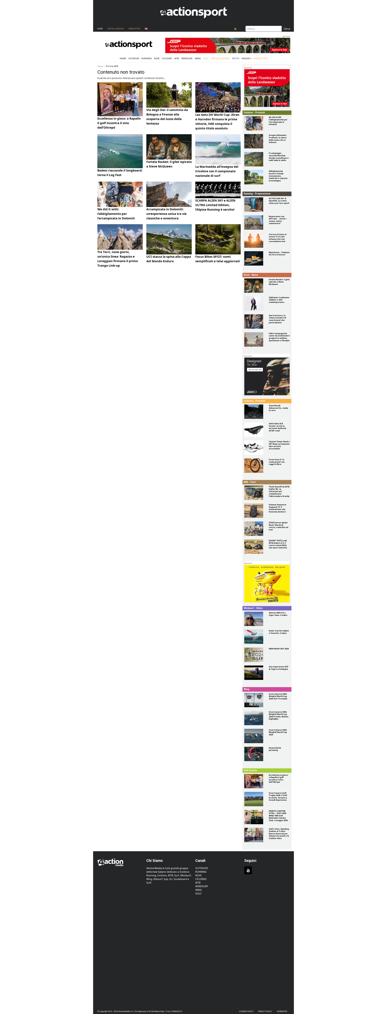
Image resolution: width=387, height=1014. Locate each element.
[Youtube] (235, 29)
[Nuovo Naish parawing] (254, 754)
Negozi (246, 58)
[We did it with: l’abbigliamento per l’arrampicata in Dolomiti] (254, 123)
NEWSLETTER (134, 28)
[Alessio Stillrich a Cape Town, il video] (254, 619)
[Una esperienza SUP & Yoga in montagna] (254, 673)
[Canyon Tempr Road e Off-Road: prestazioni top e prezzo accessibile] (254, 447)
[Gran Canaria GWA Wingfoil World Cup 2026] (254, 736)
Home (100, 28)
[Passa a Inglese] (146, 29)
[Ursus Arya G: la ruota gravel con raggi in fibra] (254, 465)
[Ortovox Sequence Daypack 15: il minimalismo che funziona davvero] (254, 511)
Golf (198, 893)
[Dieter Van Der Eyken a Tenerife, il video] (254, 637)
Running (146, 58)
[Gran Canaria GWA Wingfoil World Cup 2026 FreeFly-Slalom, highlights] (254, 718)
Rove (156, 58)
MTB (197, 882)
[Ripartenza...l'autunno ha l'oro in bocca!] (254, 258)
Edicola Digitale (116, 28)
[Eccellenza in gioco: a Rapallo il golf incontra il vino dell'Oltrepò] (254, 781)
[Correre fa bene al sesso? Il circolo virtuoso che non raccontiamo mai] (254, 240)
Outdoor (133, 58)
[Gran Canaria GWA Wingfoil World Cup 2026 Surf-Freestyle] (254, 700)
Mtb (176, 58)
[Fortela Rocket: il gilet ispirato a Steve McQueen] (254, 285)
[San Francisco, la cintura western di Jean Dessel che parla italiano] (254, 321)
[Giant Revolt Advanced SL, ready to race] (254, 411)
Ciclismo (167, 58)
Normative (282, 1011)
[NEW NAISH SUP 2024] (254, 655)
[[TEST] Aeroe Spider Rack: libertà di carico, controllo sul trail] (254, 528)
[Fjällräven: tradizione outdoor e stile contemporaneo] (254, 303)
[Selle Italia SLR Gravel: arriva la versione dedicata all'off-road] (254, 429)
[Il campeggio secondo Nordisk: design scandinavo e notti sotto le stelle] (254, 159)
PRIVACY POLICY (265, 1011)
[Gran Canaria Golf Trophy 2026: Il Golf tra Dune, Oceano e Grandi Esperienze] (254, 799)
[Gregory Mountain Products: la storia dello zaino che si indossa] (254, 141)
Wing (198, 58)
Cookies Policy (246, 1011)
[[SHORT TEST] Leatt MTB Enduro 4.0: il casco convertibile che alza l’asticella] (254, 546)
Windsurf (186, 58)
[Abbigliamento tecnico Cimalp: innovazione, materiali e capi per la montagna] (254, 177)
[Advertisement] (120, 950)
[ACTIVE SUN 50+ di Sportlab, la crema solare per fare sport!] (254, 204)
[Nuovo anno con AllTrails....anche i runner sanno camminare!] (254, 222)
